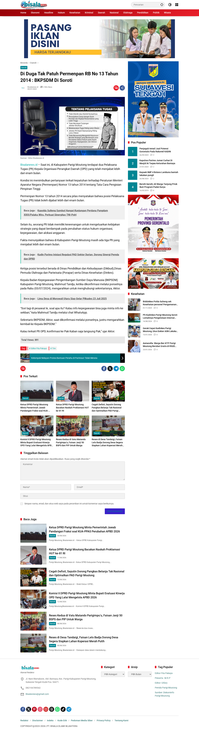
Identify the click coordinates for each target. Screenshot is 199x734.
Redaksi (24, 720)
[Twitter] (110, 368)
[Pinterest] (34, 709)
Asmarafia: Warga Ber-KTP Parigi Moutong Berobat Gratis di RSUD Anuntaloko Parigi (159, 345)
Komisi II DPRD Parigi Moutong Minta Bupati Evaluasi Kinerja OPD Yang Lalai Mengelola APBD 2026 (36, 442)
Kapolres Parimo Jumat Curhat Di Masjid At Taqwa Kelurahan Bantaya (157, 162)
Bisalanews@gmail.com (37, 694)
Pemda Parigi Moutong (166, 687)
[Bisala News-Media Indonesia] (33, 4)
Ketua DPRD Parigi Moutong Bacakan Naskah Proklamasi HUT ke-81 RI (72, 407)
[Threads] (51, 709)
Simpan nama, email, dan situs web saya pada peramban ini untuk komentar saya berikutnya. (69, 503)
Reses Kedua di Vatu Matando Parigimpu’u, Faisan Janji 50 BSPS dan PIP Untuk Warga (71, 442)
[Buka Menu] (177, 5)
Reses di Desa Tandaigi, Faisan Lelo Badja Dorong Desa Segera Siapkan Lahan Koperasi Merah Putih (107, 442)
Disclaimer (37, 720)
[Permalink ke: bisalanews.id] (24, 88)
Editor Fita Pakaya (39, 348)
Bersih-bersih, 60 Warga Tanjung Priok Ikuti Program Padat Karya (158, 185)
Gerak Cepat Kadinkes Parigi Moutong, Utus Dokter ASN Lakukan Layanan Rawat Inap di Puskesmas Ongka (160, 330)
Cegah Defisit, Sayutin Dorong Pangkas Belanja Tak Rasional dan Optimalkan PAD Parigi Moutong (107, 407)
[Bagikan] (122, 88)
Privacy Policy (104, 720)
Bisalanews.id (28, 164)
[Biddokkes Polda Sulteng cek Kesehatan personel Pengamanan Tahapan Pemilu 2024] (134, 304)
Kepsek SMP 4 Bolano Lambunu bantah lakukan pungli (158, 174)
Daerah (24, 68)
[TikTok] (63, 709)
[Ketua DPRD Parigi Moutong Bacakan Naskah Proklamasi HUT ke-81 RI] (72, 391)
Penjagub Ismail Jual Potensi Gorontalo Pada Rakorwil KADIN (155, 150)
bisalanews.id (33, 87)
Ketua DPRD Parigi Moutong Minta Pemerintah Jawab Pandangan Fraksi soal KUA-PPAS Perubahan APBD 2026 (34, 407)
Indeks (50, 720)
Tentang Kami (121, 720)
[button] (162, 4)
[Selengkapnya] (59, 667)
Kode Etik (62, 720)
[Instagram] (40, 709)
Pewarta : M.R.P (162, 678)
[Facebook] (104, 368)
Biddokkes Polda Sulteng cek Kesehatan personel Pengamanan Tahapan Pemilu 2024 (159, 303)
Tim (54, 348)
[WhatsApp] (122, 368)
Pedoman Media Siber (82, 720)
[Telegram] (116, 368)
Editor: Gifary (161, 683)
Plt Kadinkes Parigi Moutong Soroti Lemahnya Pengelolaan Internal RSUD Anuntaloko (160, 317)
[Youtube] (45, 709)
